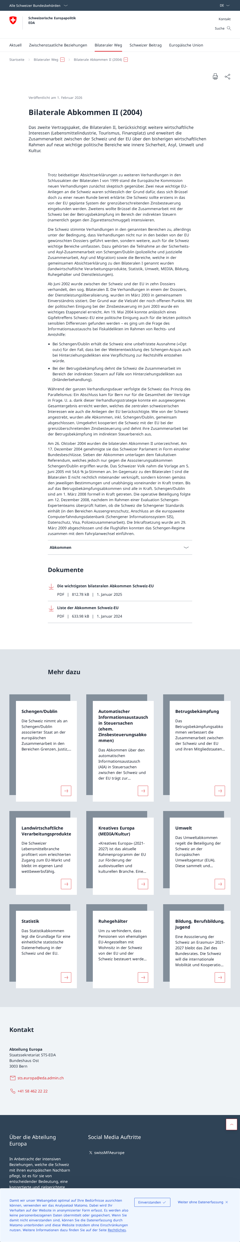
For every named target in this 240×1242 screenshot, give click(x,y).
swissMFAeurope (109, 1152)
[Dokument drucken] (215, 76)
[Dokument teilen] (227, 76)
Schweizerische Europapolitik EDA (52, 20)
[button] (15, 45)
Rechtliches (117, 1230)
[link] (43, 748)
